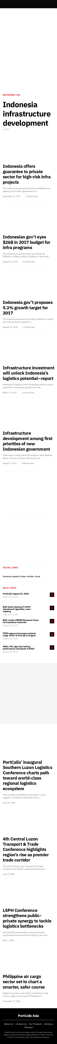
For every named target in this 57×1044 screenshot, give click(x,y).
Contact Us (21, 1024)
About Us (8, 1024)
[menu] (4, 4)
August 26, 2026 (10, 597)
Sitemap (28, 1027)
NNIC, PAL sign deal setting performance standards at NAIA (18, 647)
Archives (48, 1024)
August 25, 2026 (10, 638)
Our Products (35, 1024)
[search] (51, 4)
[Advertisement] (28, 59)
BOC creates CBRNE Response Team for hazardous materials (21, 621)
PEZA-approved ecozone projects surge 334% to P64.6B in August (19, 634)
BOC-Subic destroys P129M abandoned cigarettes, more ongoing (17, 609)
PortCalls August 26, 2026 (16, 593)
